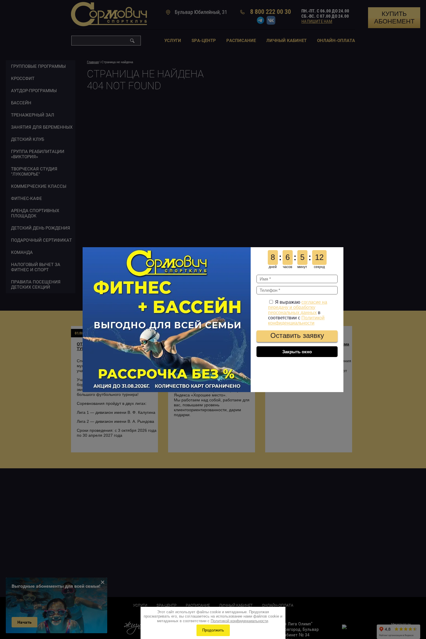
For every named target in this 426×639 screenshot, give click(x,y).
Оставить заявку (297, 335)
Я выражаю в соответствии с (297, 312)
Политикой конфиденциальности (296, 320)
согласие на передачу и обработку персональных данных (297, 307)
